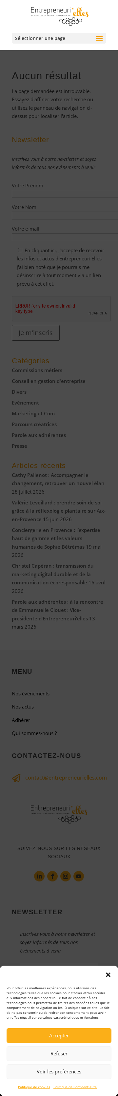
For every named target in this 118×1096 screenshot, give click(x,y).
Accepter (59, 1035)
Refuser (59, 1053)
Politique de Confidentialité (75, 1087)
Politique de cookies (34, 1087)
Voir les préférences (59, 1071)
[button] (108, 975)
